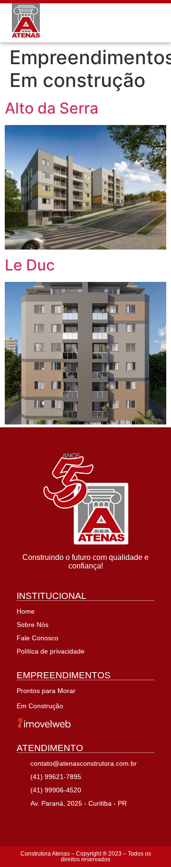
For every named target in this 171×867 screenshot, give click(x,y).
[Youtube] (69, 821)
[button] (154, 22)
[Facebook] (24, 821)
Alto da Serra (51, 108)
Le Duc (30, 265)
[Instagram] (47, 821)
